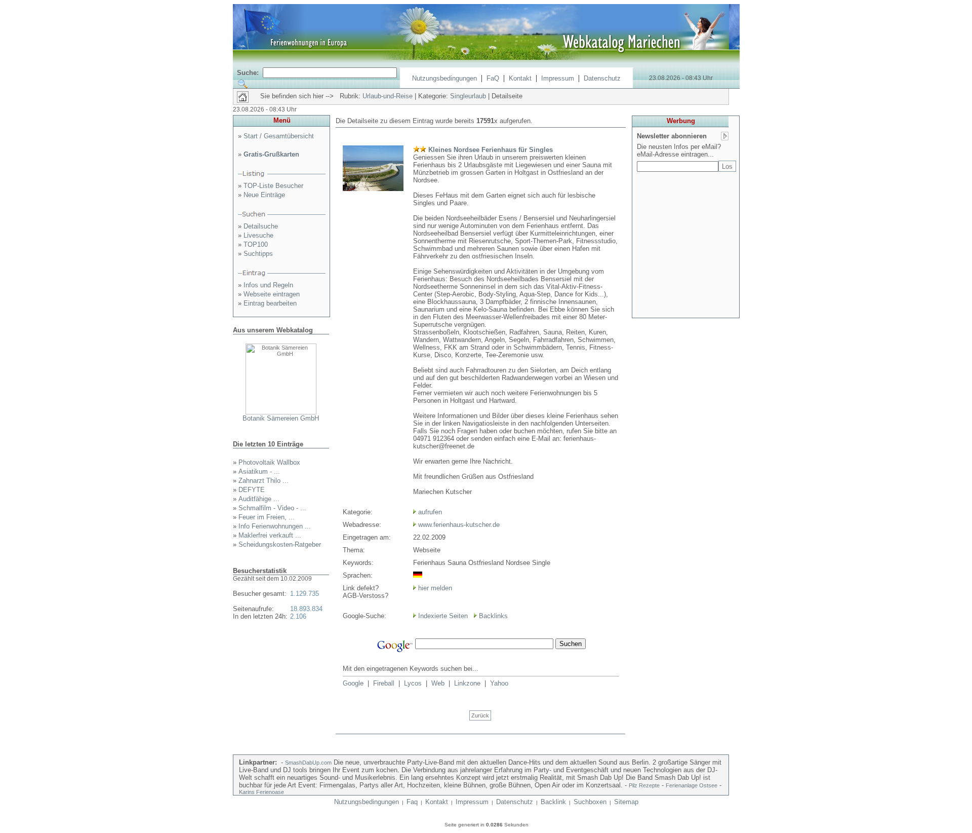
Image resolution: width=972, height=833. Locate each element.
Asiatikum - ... (259, 471)
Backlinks (493, 616)
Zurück (480, 715)
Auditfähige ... (258, 499)
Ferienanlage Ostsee (691, 785)
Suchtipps (258, 253)
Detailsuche (261, 226)
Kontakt (520, 78)
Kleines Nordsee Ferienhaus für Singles (490, 150)
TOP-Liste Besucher (273, 186)
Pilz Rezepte (644, 785)
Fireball (383, 683)
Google (353, 683)
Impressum (557, 78)
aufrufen (430, 512)
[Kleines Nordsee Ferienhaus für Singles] (373, 189)
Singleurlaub (468, 96)
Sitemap (626, 802)
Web (437, 683)
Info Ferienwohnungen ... (274, 526)
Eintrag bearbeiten (270, 303)
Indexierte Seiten (443, 616)
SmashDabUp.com (308, 763)
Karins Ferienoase (261, 792)
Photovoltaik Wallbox (269, 462)
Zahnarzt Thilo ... (263, 480)
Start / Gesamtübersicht (279, 136)
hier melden (434, 588)
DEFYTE (251, 490)
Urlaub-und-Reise (387, 96)
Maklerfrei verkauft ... (269, 535)
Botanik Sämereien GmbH (280, 418)
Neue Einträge (264, 195)
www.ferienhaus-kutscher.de (459, 524)
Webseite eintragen (272, 294)
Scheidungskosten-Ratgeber (279, 544)
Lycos (413, 683)
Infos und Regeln (268, 285)
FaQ (493, 78)
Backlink (553, 802)
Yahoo (499, 683)
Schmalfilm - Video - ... (272, 508)
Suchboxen (590, 802)
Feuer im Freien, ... (266, 517)
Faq (412, 802)
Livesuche (258, 235)
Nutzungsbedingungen (444, 78)
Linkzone (467, 683)
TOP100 (256, 244)
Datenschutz (602, 78)
